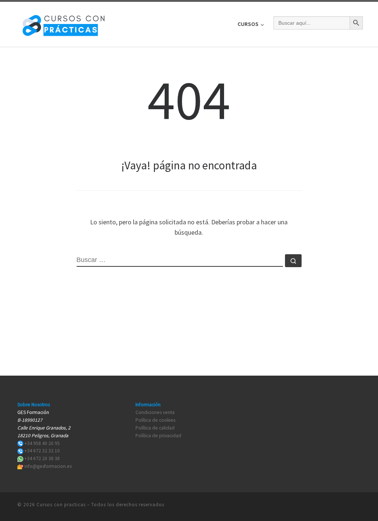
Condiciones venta (155, 412)
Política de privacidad (158, 435)
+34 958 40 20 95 (42, 443)
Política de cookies (155, 420)
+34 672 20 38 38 (42, 458)
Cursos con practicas (61, 504)
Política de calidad (155, 428)
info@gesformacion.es (48, 466)
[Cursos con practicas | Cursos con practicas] (63, 22)
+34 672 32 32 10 (42, 451)
